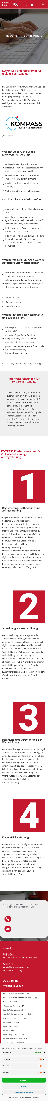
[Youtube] (16, 981)
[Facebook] (4, 981)
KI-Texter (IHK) (9, 1030)
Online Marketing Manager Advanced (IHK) (20, 997)
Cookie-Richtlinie (13, 1098)
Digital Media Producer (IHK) (14, 1018)
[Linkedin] (12, 981)
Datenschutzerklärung (25, 1098)
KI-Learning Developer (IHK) (14, 1034)
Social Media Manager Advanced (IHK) (18, 1014)
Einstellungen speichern (24, 1092)
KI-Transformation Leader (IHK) (15, 1038)
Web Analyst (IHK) (10, 1001)
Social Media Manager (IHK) (14, 1010)
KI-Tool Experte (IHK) (11, 1022)
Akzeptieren (24, 1080)
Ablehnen (24, 1086)
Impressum (35, 1098)
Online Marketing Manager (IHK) (16, 993)
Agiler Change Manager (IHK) (14, 1042)
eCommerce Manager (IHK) (13, 1006)
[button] (43, 4)
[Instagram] (8, 981)
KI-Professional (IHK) (11, 1026)
